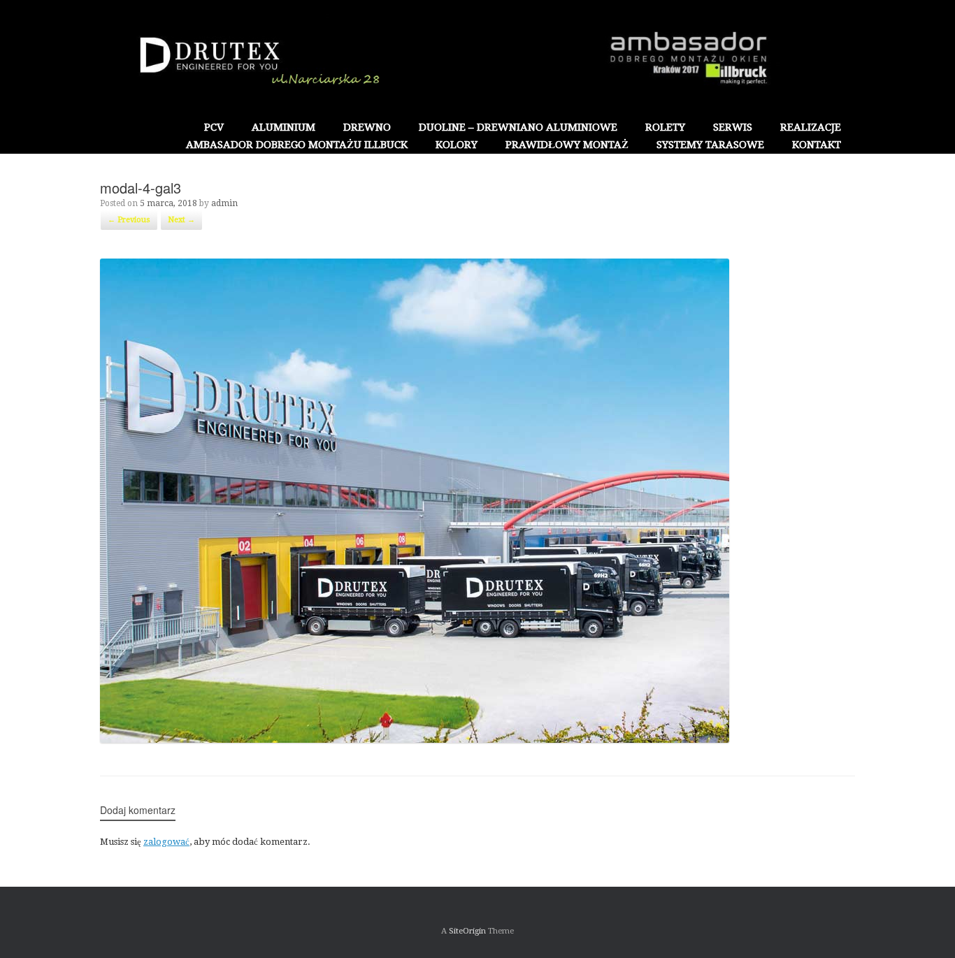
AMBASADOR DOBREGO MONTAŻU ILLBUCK (297, 144)
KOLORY (457, 144)
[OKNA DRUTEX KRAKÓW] (477, 59)
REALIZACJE (810, 127)
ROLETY (665, 127)
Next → (181, 219)
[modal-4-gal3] (414, 739)
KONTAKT (816, 144)
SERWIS (732, 127)
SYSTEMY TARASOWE (710, 144)
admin (224, 203)
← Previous (129, 219)
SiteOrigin (467, 931)
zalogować (166, 841)
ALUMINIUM (283, 127)
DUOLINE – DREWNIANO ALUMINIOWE (518, 127)
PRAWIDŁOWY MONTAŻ (567, 144)
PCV (214, 127)
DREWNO (367, 127)
